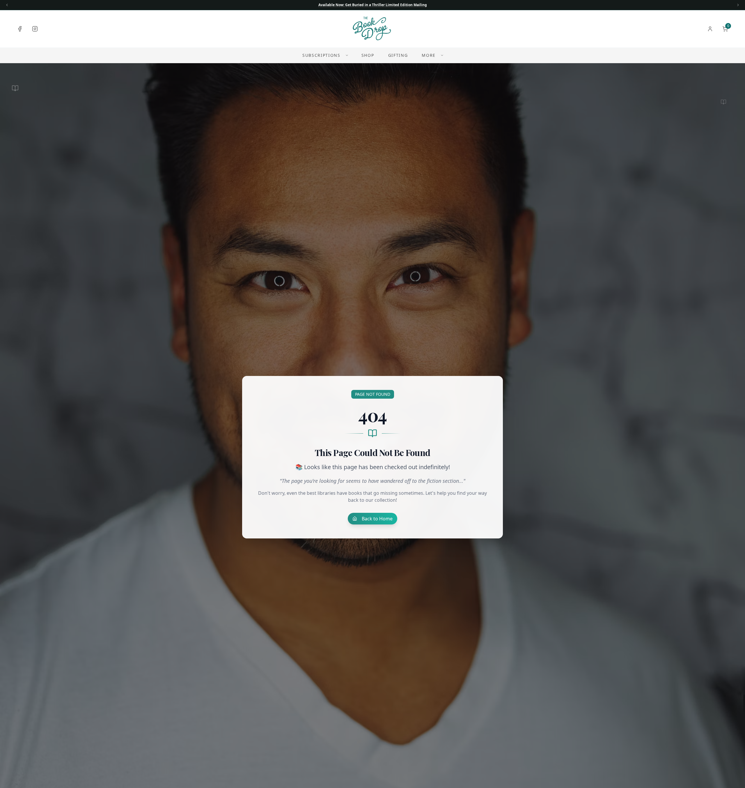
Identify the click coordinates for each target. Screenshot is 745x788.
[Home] (372, 29)
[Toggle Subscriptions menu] (347, 55)
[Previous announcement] (6, 4)
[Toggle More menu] (442, 55)
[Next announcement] (738, 4)
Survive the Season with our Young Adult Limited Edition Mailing (372, 5)
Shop (367, 55)
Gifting (398, 55)
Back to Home (377, 518)
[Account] (710, 29)
